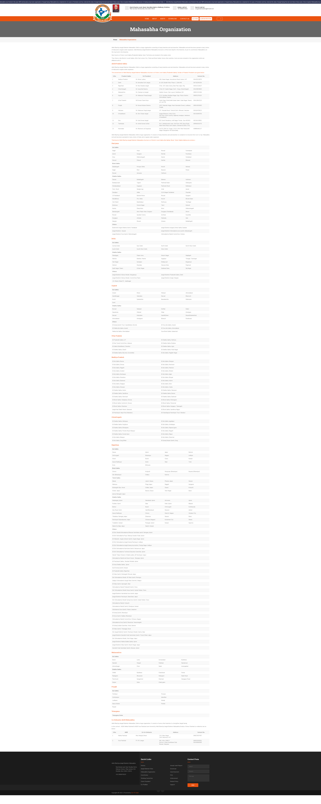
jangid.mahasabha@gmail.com (204, 9)
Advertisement (174, 772)
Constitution (144, 775)
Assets (162, 19)
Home (147, 19)
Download (172, 19)
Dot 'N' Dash (135, 793)
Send (192, 785)
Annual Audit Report (176, 765)
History (143, 765)
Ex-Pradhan (144, 785)
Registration (206, 19)
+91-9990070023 (182, 9)
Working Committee (147, 778)
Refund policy (174, 781)
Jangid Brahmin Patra (147, 769)
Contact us (184, 19)
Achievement (174, 778)
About (154, 19)
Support (172, 785)
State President (145, 781)
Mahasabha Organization (148, 772)
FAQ (171, 775)
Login (196, 19)
